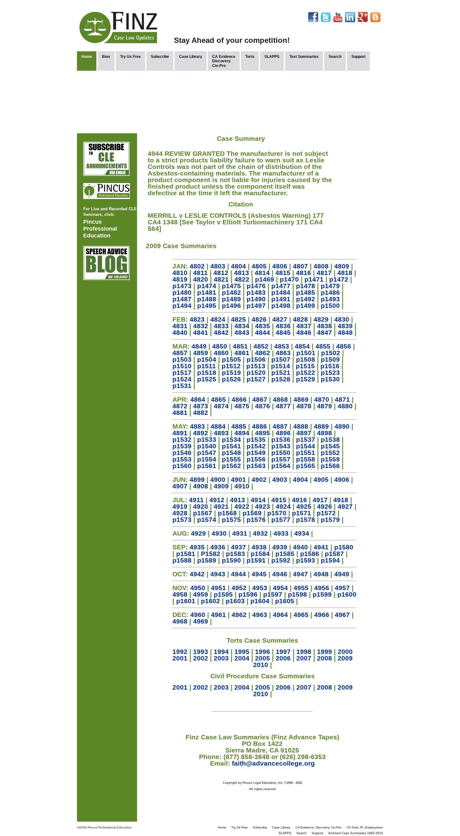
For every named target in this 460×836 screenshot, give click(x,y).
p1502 (330, 352)
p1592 (280, 560)
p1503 (182, 359)
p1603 (235, 600)
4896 (283, 432)
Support (358, 56)
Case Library (190, 56)
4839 (345, 325)
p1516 (330, 366)
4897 (303, 432)
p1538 (330, 439)
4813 (241, 272)
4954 (280, 587)
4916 (299, 499)
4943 (217, 574)
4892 (200, 432)
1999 (324, 651)
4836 (283, 325)
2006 (283, 658)
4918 (340, 499)
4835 (262, 325)
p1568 (227, 513)
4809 (341, 266)
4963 (259, 614)
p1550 (280, 452)
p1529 (305, 379)
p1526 (231, 379)
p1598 (297, 594)
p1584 (260, 553)
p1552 (330, 452)
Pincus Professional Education (100, 229)
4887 (280, 426)
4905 (321, 479)
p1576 (256, 519)
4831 (179, 325)
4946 (279, 574)
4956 (321, 587)
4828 (300, 319)
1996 (262, 651)
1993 (200, 651)
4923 (262, 506)
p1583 (235, 553)
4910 (241, 486)
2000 (345, 651)
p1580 (343, 547)
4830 (341, 319)
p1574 (206, 519)
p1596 (248, 594)
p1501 (305, 352)
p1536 (280, 439)
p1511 (206, 366)
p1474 (206, 285)
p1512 (231, 366)
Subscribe (160, 56)
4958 (179, 594)
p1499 (305, 305)
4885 (238, 426)
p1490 (256, 299)
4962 (239, 614)
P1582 (210, 553)
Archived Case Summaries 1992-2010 (355, 833)
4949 (341, 574)
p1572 (326, 513)
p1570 (276, 513)
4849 (199, 346)
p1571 (301, 513)
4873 (200, 406)
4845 (283, 332)
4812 (220, 272)
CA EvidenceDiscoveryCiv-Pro (223, 61)
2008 (324, 658)
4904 (300, 479)
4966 (321, 614)
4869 (301, 399)
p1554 (206, 459)
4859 (200, 352)
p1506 (256, 359)
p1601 (185, 600)
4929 (198, 533)
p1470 (289, 279)
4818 (344, 272)
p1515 (305, 366)
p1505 (231, 359)
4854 (302, 346)
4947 (300, 574)
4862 (262, 352)
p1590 (231, 560)
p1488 (206, 299)
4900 (217, 479)
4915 (278, 499)
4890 (342, 426)
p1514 (280, 366)
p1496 (231, 305)
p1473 (182, 285)
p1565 (305, 465)
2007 (303, 658)
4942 (197, 574)
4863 (283, 352)
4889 (321, 426)
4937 (238, 547)
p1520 (256, 372)
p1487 (182, 299)
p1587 (334, 553)
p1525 (206, 379)
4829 (321, 319)
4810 (179, 272)
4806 (279, 266)
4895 (262, 432)
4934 (301, 533)
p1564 (280, 465)
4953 (259, 587)
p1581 (185, 553)
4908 (200, 486)
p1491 (280, 299)
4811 (200, 272)
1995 (241, 651)
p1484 (280, 292)
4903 (279, 479)
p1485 (305, 292)
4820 (200, 279)
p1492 (305, 299)
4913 (237, 499)
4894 (241, 432)
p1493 (330, 299)
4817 (324, 272)
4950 (197, 587)
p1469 (264, 279)
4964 (280, 614)
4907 (179, 486)
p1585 (284, 553)
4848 (345, 332)
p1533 (206, 439)
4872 (179, 406)
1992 (179, 651)
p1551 (305, 452)
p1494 (182, 305)
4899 (197, 479)
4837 (303, 325)
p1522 (305, 372)
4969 (200, 621)
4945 (259, 574)
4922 (241, 506)
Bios (106, 56)
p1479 (330, 285)
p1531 (182, 385)
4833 (221, 325)
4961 (218, 614)
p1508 (305, 359)
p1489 (231, 299)
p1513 (255, 366)
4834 (241, 325)
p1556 (256, 459)
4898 (324, 432)
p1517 (182, 372)
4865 (218, 399)
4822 (241, 279)
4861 (241, 352)
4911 (196, 499)
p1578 (305, 519)
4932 (260, 533)
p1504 (206, 359)
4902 (259, 479)
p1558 (305, 459)
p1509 (330, 359)
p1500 (330, 305)
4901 (238, 479)
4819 (179, 279)
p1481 (206, 292)
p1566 (330, 465)
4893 (221, 432)
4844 (262, 332)
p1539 (182, 446)
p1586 (309, 553)
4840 (179, 332)
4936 (217, 547)
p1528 (280, 379)
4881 (179, 412)
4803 (217, 266)
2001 (179, 658)
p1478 (305, 285)
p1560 (182, 465)
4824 (217, 319)
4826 (259, 319)
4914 (258, 499)
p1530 (330, 379)
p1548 (231, 452)
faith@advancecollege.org (273, 763)
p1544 (305, 446)
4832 (200, 325)
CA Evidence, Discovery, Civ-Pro (318, 827)
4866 (239, 399)
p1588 (182, 560)
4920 (200, 506)
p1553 (182, 459)
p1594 (330, 560)
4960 (197, 614)
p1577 (280, 519)
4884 (218, 426)
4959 (200, 594)
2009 (345, 658)
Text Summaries (304, 56)
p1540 (206, 446)
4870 (321, 399)
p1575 (231, 519)
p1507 (280, 359)
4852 (260, 346)
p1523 (330, 372)
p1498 (280, 305)
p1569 (252, 513)
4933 (281, 533)
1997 (283, 651)
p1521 (280, 372)
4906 (341, 479)
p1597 (272, 594)
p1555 (231, 459)
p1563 (256, 465)
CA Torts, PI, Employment (364, 827)
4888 (300, 426)
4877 (283, 406)
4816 (303, 272)
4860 (221, 352)
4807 (300, 266)
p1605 (284, 600)
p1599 (322, 594)
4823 (197, 319)
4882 (200, 412)
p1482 (231, 292)
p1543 (280, 446)
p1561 (206, 465)
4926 (324, 506)
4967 (342, 614)
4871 (342, 399)
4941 (321, 547)
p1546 (182, 452)
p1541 (231, 446)
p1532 (182, 439)
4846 (303, 332)
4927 (345, 506)
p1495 (206, 305)
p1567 (202, 513)
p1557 (280, 459)
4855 (322, 346)
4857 (179, 352)
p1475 (231, 285)
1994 (221, 651)
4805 (259, 266)
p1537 (305, 439)
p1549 (256, 452)
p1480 (182, 292)
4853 (281, 346)
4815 (282, 272)
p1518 (206, 372)
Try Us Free (130, 56)
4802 (197, 266)
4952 (239, 587)
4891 (179, 432)
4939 (279, 547)
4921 (221, 506)
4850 (219, 346)
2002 (200, 658)
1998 (303, 651)
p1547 (206, 452)
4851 (240, 346)
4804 (238, 266)
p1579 (330, 519)
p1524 (182, 379)
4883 (197, 426)
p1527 (256, 379)
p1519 (231, 372)
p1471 (314, 279)
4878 (303, 406)
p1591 (256, 560)
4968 (179, 621)
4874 (221, 406)
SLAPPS (271, 56)
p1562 (231, 465)
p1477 (280, 285)
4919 (179, 506)
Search (335, 56)
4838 (324, 325)
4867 (259, 399)
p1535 (256, 439)
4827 (279, 319)
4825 (238, 319)
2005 (262, 658)
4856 (343, 346)
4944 (238, 574)
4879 (324, 406)
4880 (345, 406)
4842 (221, 332)
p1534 (231, 439)
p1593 (305, 560)
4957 (342, 587)
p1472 (338, 279)
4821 (221, 279)
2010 (260, 664)
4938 (259, 547)
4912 (216, 499)
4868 (280, 399)
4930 (219, 533)
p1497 (256, 305)
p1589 (206, 560)
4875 (241, 406)
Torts (249, 56)
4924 (283, 506)
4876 (262, 406)
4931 (239, 533)
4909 (221, 486)
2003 (221, 658)
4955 (301, 587)
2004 (241, 658)
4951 (218, 587)
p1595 (223, 594)
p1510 (182, 366)
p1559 (330, 459)
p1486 (330, 292)
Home (86, 56)
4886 (259, 426)
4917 (320, 499)
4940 (300, 547)
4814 (262, 272)
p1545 (330, 446)
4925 (303, 506)
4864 (197, 399)
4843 (241, 332)
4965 (301, 614)
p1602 (210, 600)
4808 (321, 266)
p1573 (182, 519)
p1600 (346, 594)
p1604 (259, 600)
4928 (179, 513)
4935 (197, 547)
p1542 (256, 446)
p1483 (256, 292)
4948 (321, 574)
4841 (200, 332)
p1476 (256, 285)
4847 (324, 332)
